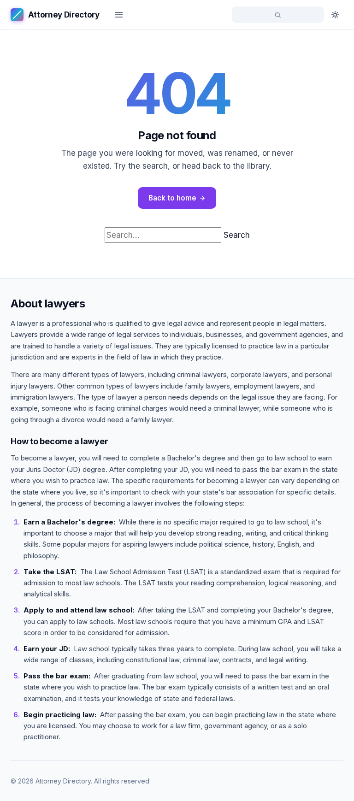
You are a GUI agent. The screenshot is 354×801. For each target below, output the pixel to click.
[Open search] (278, 14)
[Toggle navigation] (119, 14)
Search (237, 235)
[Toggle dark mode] (335, 14)
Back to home (172, 198)
